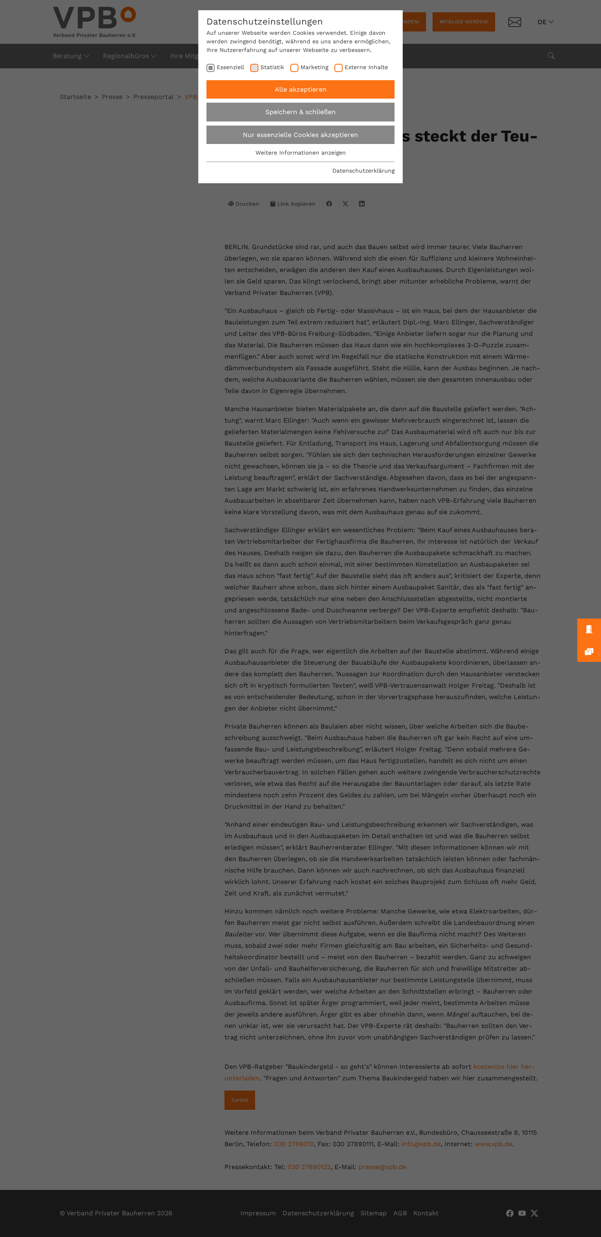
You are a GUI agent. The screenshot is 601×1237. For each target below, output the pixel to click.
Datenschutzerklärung (363, 170)
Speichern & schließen (300, 112)
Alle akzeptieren (301, 89)
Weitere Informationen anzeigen (301, 152)
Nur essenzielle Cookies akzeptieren (300, 135)
